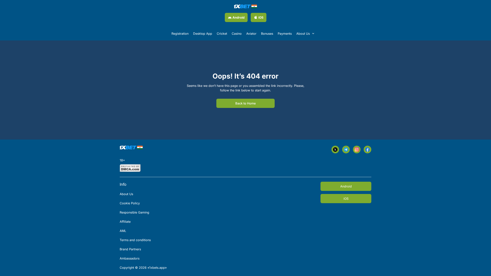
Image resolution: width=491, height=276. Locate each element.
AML (123, 231)
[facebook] (367, 149)
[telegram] (346, 149)
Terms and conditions (135, 240)
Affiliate (125, 221)
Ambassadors (129, 258)
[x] (335, 149)
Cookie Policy (130, 203)
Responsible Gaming (134, 212)
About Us (303, 33)
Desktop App (202, 33)
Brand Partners (130, 249)
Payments (285, 33)
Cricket (222, 33)
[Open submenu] (313, 33)
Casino (237, 33)
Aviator (251, 33)
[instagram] (357, 149)
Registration (180, 33)
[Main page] (245, 6)
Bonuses (267, 33)
